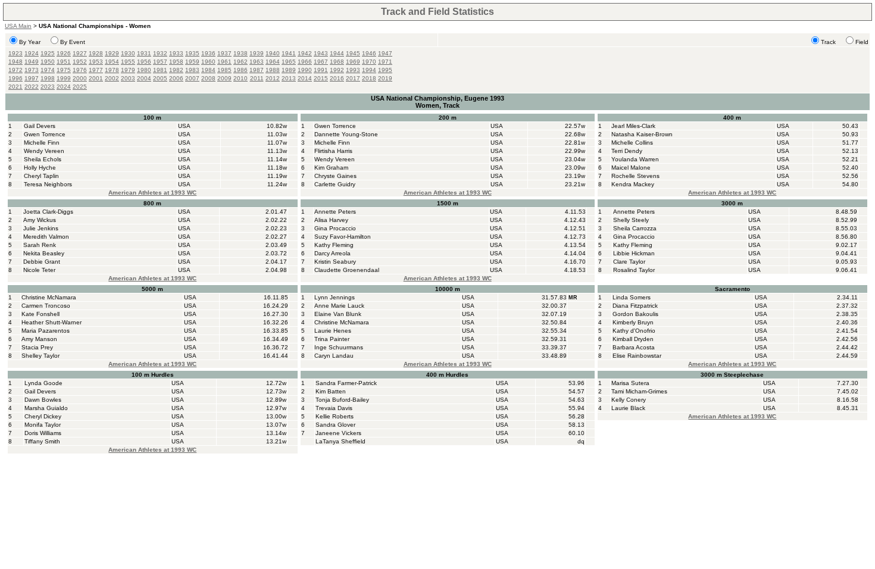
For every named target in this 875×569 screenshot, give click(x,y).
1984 (208, 70)
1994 (369, 70)
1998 (47, 78)
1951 (64, 61)
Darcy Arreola (332, 253)
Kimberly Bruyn (633, 322)
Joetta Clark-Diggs (48, 211)
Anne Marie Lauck (339, 305)
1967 (321, 61)
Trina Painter (331, 339)
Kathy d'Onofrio (633, 330)
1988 (272, 70)
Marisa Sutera (630, 383)
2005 (160, 78)
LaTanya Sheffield (340, 441)
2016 (337, 78)
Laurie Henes (332, 330)
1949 (31, 61)
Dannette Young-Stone (346, 134)
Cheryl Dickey (42, 416)
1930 (128, 53)
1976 (80, 70)
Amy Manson (39, 339)
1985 (224, 70)
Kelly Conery (628, 399)
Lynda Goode (43, 383)
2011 (257, 78)
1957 (160, 61)
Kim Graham (331, 167)
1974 (47, 70)
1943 (321, 53)
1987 (256, 70)
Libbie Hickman (634, 253)
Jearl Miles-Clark (633, 126)
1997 (31, 78)
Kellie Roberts (334, 416)
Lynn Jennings (334, 297)
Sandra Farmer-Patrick (346, 383)
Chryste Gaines (335, 176)
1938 (240, 53)
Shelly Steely (631, 220)
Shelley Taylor (40, 355)
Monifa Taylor (42, 424)
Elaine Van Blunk (337, 314)
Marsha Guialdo (46, 408)
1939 (256, 53)
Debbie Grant (41, 261)
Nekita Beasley (43, 253)
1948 (15, 61)
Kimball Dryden (633, 339)
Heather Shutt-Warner (51, 322)
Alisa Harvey (331, 220)
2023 (47, 86)
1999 (64, 78)
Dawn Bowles (42, 399)
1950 (47, 61)
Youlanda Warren (635, 159)
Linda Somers (631, 297)
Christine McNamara (48, 297)
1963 (256, 61)
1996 (15, 78)
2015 (321, 78)
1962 (240, 61)
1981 (160, 70)
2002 (112, 78)
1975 (64, 70)
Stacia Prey (37, 347)
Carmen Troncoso (45, 305)
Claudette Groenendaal (346, 270)
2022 (31, 86)
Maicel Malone (631, 167)
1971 (385, 61)
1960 (208, 61)
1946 (369, 53)
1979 (128, 70)
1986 (240, 70)
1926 (64, 53)
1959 (192, 61)
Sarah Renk (39, 245)
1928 (96, 53)
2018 (369, 78)
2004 (144, 78)
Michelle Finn (42, 142)
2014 (305, 78)
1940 (272, 53)
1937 (224, 53)
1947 (385, 53)
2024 (64, 86)
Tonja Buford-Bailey (342, 399)
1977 (96, 70)
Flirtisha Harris (333, 151)
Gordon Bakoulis (635, 314)
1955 (128, 61)
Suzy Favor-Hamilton (342, 236)
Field (861, 42)
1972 (15, 70)
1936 (208, 53)
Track (828, 42)
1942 (305, 53)
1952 (80, 61)
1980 (144, 70)
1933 (176, 53)
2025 (80, 86)
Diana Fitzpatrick (635, 305)
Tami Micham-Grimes (639, 391)
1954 (112, 61)
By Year (29, 42)
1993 (353, 70)
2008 (208, 78)
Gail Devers (39, 126)
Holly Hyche (40, 167)
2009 (224, 78)
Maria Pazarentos (45, 330)
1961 (224, 61)
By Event (72, 42)
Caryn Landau (334, 355)
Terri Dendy (626, 151)
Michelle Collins (632, 142)
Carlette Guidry (334, 184)
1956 (144, 61)
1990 (305, 70)
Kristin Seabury (335, 261)
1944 (337, 53)
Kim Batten (330, 391)
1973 (31, 70)
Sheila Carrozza (635, 228)
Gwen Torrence (44, 134)
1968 (337, 61)
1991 (321, 70)
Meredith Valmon (46, 236)
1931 (144, 53)
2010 (240, 78)
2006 (176, 78)
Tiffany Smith (42, 441)
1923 (15, 53)
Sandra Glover (335, 424)
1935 (192, 53)
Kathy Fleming (334, 245)
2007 (192, 78)
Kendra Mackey (632, 184)
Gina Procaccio (335, 228)
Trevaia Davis (333, 408)
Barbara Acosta (633, 347)
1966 (305, 61)
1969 (353, 61)
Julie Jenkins (40, 228)
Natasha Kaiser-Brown (642, 134)
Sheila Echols (42, 159)
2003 (128, 78)
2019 (385, 78)
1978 (112, 70)
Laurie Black (628, 408)
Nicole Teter (39, 270)
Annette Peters (335, 211)
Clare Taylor (629, 261)
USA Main (18, 26)
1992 (337, 70)
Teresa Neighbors (48, 184)
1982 (176, 70)
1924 (31, 53)
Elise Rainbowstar (636, 355)
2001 (96, 78)
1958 (176, 61)
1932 (160, 53)
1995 (385, 70)
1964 (272, 61)
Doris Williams (42, 433)
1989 (289, 70)
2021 (15, 86)
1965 (289, 61)
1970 (369, 61)
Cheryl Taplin (41, 176)
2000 (80, 78)
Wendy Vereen (44, 151)
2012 (272, 78)
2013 (289, 78)
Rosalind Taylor (634, 270)
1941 (289, 53)
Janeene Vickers (338, 433)
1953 (96, 61)
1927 (80, 53)
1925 (47, 53)
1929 (112, 53)
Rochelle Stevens (635, 176)
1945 (353, 53)
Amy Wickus (39, 220)
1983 (192, 70)
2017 (353, 78)
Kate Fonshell (40, 314)
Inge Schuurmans (338, 347)
